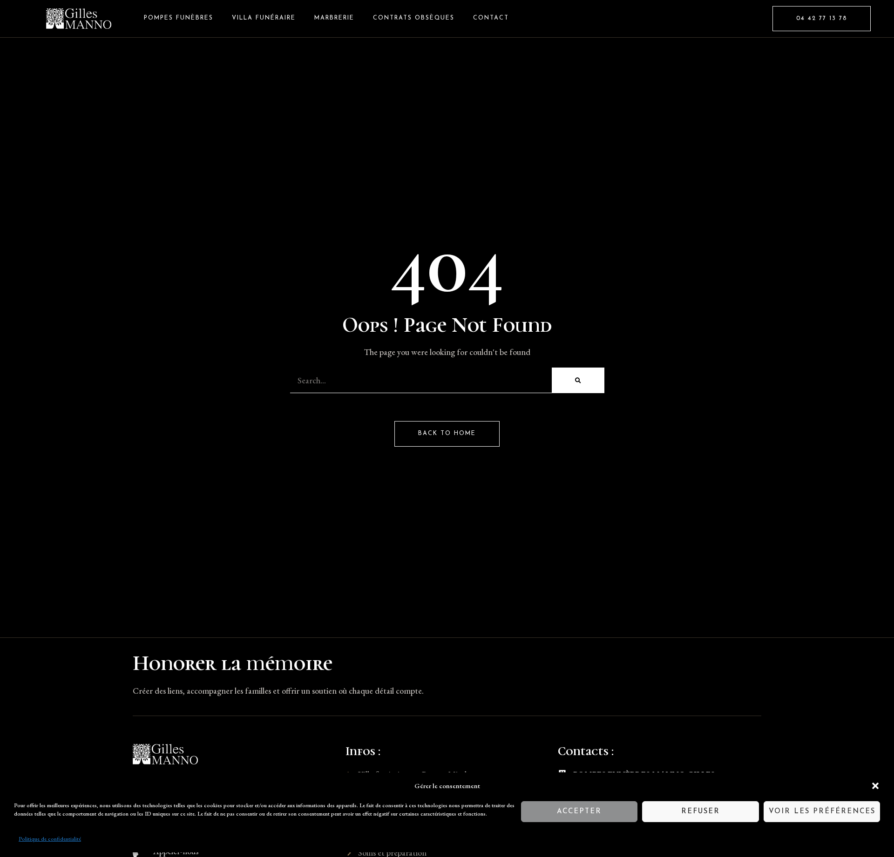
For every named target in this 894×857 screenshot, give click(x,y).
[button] (875, 785)
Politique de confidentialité (50, 839)
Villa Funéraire (264, 18)
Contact (491, 18)
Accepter (579, 811)
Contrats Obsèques (413, 18)
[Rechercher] (578, 380)
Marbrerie (334, 18)
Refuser (700, 811)
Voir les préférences (822, 811)
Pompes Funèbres (178, 18)
